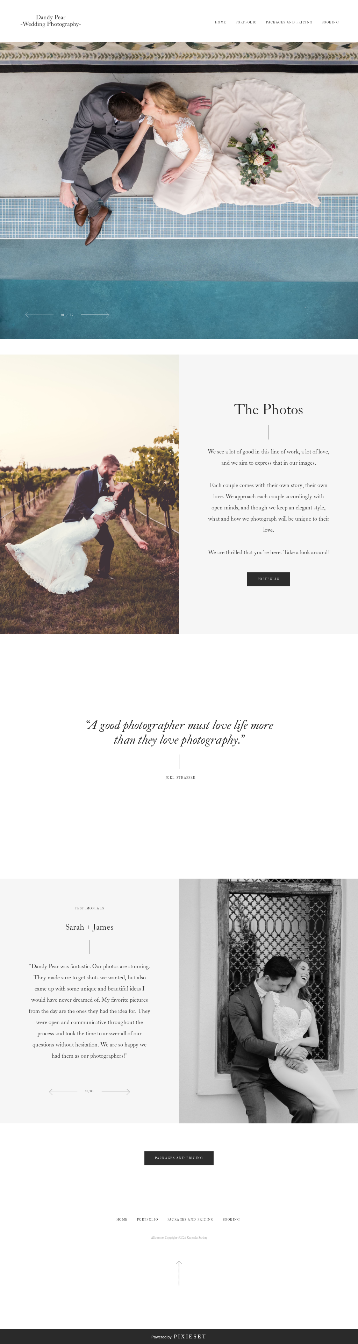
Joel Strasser (179, 777)
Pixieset (190, 1336)
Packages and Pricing (289, 22)
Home (221, 22)
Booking (330, 22)
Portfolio (246, 22)
